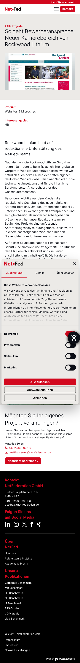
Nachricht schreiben (21, 461)
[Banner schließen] (74, 263)
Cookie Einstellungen (17, 650)
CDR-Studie (12, 613)
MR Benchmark (14, 587)
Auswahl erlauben (40, 390)
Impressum (11, 645)
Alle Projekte (15, 26)
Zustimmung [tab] (14, 272)
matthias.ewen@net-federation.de (30, 452)
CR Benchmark (14, 598)
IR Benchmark (13, 603)
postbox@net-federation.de (22, 504)
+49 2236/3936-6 (20, 447)
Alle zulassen (39, 382)
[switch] (70, 345)
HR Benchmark (14, 593)
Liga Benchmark (15, 618)
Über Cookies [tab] (65, 272)
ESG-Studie (12, 608)
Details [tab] (40, 272)
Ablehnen (40, 398)
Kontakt (67, 9)
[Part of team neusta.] (40, 2)
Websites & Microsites (20, 111)
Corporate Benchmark (18, 582)
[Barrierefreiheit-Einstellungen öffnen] (74, 338)
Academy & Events (16, 563)
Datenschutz (12, 639)
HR (7, 124)
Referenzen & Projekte (18, 558)
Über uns (10, 553)
